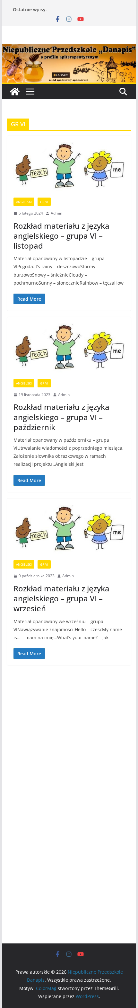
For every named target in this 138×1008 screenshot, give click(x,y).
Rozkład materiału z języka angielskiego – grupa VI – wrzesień (61, 598)
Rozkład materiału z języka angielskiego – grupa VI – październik (61, 417)
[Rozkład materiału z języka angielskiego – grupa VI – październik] (68, 351)
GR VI (44, 201)
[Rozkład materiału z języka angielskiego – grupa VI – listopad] (68, 170)
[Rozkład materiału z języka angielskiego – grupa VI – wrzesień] (68, 533)
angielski (24, 201)
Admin (56, 213)
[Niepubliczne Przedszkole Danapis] (14, 91)
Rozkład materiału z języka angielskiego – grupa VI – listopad (61, 235)
